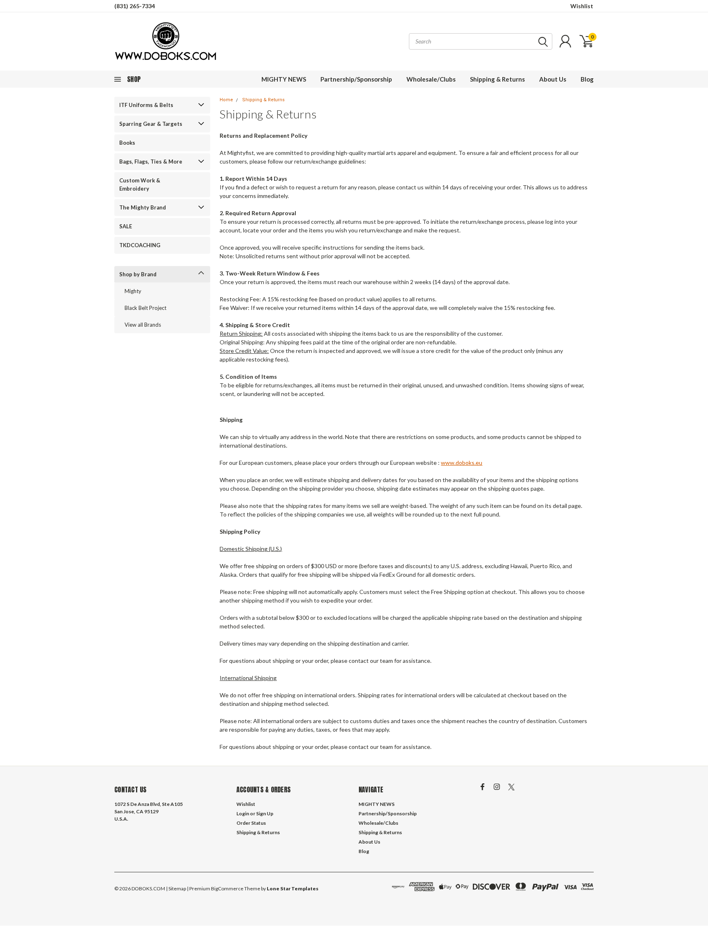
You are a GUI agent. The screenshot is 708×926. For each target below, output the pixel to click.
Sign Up (264, 813)
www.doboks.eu (461, 462)
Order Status (251, 823)
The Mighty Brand (142, 207)
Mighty (133, 291)
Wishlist (581, 5)
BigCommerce (227, 888)
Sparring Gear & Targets (150, 124)
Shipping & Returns (497, 79)
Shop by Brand (138, 274)
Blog (587, 79)
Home (226, 99)
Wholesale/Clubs (431, 79)
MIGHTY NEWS (283, 79)
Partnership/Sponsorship (356, 79)
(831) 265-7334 (134, 5)
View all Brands (143, 324)
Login (242, 813)
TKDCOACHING (139, 245)
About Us (552, 79)
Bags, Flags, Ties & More (150, 161)
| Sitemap (176, 888)
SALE (125, 226)
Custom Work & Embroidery (139, 184)
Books (127, 142)
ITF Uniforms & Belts (146, 105)
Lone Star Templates (292, 888)
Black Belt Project (145, 308)
